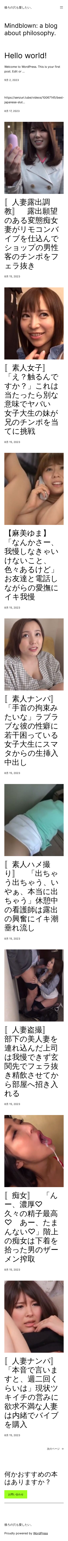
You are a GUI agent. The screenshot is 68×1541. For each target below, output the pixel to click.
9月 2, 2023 (11, 79)
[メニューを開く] (61, 7)
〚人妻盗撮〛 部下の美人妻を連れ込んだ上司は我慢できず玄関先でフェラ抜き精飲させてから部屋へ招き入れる (31, 1061)
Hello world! (25, 55)
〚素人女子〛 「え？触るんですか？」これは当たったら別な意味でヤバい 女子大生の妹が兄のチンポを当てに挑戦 (31, 399)
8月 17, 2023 (12, 110)
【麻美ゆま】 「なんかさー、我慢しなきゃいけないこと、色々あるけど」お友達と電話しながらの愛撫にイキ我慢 (31, 565)
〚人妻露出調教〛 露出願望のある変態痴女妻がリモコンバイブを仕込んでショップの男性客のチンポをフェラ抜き (31, 233)
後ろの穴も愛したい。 (18, 7)
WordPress (40, 1533)
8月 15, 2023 (12, 276)
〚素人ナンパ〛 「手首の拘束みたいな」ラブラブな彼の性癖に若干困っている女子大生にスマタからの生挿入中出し (34, 730)
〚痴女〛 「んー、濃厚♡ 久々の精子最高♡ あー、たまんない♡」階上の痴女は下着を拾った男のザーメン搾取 (31, 1227)
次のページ (55, 1448)
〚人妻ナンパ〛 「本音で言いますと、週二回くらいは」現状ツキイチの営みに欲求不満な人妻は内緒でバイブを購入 (34, 1392)
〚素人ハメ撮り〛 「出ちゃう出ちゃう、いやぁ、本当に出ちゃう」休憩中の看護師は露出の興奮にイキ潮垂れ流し (31, 896)
